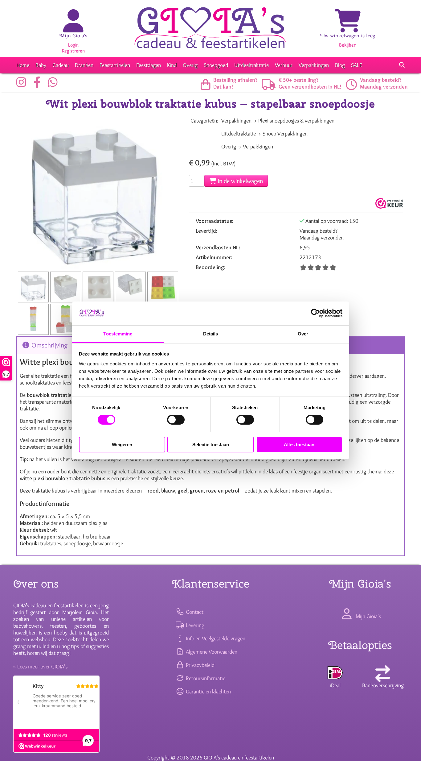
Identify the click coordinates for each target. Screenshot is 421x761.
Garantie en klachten (208, 691)
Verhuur (283, 65)
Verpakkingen (314, 65)
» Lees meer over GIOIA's (40, 666)
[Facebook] (39, 84)
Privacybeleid (199, 665)
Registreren (73, 51)
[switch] (176, 420)
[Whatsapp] (54, 84)
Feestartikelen (115, 65)
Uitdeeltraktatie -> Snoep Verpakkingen (264, 133)
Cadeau (60, 65)
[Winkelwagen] (348, 27)
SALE (356, 65)
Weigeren (122, 444)
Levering (194, 625)
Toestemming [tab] (118, 333)
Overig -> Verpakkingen (247, 146)
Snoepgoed (216, 65)
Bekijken (347, 45)
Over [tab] (303, 333)
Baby (40, 65)
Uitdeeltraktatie (251, 65)
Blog (340, 65)
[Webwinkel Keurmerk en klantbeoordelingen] (388, 203)
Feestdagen (148, 65)
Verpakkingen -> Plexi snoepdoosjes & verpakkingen (277, 120)
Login (73, 45)
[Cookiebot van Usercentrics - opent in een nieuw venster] (315, 313)
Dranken (84, 65)
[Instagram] (22, 84)
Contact (194, 612)
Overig (190, 65)
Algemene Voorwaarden (211, 651)
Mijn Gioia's (73, 35)
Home (22, 65)
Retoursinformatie (205, 678)
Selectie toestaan (210, 444)
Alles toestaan (299, 444)
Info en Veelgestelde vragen (215, 638)
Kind (172, 65)
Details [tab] (210, 333)
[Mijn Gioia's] (73, 27)
